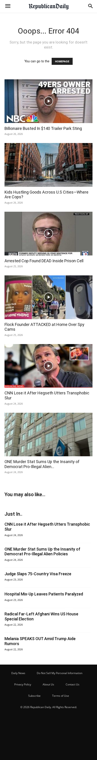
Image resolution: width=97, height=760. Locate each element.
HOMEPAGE (62, 61)
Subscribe (34, 696)
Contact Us (72, 684)
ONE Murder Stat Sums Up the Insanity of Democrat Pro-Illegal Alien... (42, 464)
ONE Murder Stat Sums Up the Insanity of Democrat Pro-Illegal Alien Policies (42, 551)
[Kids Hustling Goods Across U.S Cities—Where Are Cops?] (48, 165)
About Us (48, 684)
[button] (7, 6)
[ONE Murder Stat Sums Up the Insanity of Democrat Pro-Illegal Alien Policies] (48, 434)
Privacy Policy (22, 684)
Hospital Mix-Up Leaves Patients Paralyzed (44, 594)
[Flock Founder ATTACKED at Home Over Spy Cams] (48, 297)
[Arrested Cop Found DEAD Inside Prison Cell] (48, 233)
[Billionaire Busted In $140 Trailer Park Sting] (48, 101)
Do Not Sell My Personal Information (59, 673)
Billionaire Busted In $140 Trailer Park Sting (43, 128)
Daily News (18, 673)
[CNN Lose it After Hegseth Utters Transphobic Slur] (48, 366)
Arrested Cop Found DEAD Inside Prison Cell (44, 260)
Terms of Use (60, 696)
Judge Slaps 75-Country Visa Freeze (38, 573)
